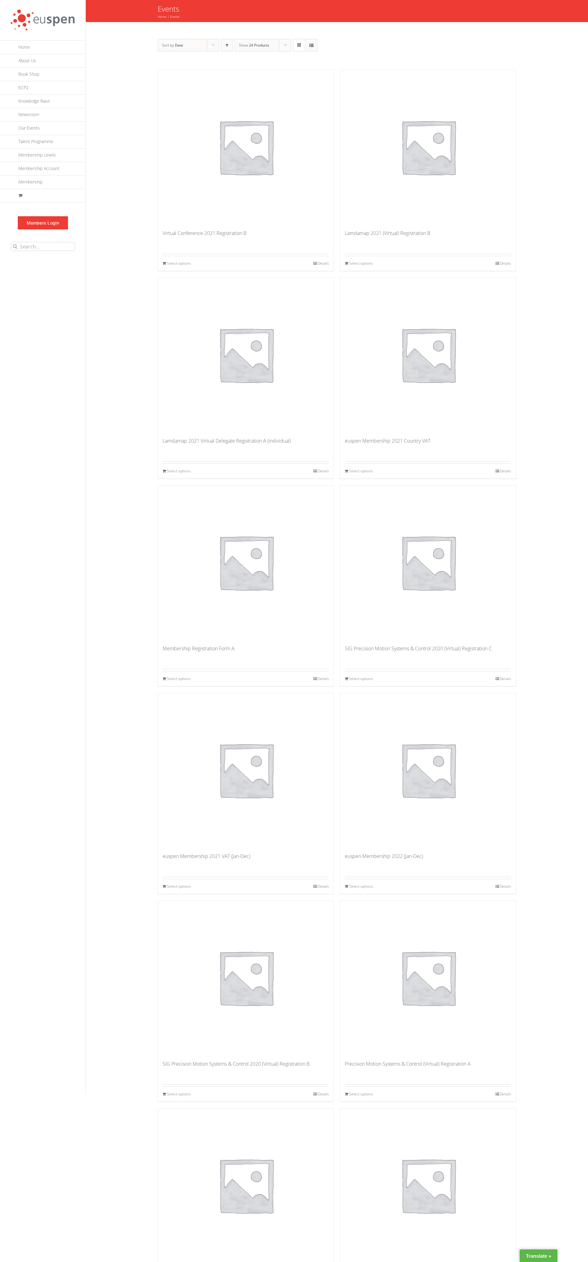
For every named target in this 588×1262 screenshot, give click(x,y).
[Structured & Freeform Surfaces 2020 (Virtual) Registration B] (428, 1185)
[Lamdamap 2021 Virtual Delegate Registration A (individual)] (246, 354)
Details (323, 263)
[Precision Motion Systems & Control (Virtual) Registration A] (428, 977)
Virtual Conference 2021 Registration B (205, 233)
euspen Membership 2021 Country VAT (387, 440)
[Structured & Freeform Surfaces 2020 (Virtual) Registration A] (246, 1185)
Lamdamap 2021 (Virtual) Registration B (387, 233)
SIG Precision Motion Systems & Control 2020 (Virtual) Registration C (418, 648)
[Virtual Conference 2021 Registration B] (246, 146)
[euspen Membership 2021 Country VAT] (428, 354)
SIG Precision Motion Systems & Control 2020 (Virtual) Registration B (236, 1063)
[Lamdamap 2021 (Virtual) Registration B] (428, 146)
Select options (179, 263)
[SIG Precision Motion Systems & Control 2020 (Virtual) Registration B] (246, 977)
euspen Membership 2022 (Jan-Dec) (384, 856)
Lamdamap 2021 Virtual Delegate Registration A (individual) (227, 440)
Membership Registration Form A (199, 648)
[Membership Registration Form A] (246, 562)
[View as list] (311, 45)
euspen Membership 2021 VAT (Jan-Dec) (206, 856)
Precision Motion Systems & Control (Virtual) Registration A (408, 1063)
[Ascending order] (227, 45)
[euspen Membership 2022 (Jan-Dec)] (428, 769)
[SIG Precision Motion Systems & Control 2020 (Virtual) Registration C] (428, 562)
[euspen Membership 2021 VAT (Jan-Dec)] (246, 769)
